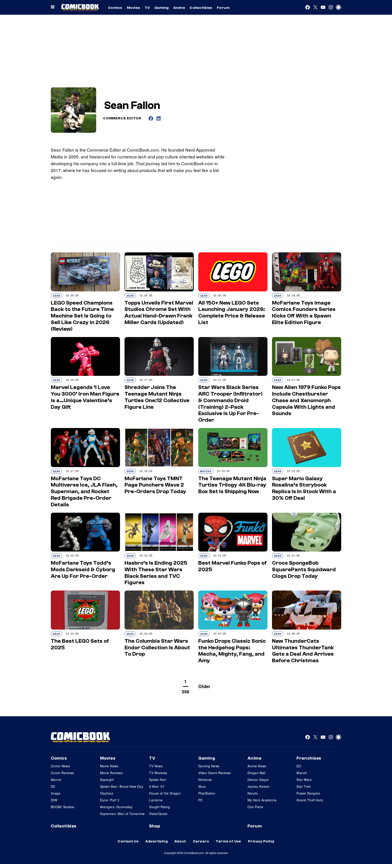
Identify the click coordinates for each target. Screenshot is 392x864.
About (180, 841)
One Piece (255, 807)
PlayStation (207, 793)
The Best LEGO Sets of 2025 (80, 644)
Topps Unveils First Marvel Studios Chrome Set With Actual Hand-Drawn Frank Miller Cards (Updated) (159, 312)
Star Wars (303, 779)
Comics (115, 8)
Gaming (161, 8)
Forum (223, 8)
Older (204, 686)
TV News (156, 766)
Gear (56, 296)
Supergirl (107, 779)
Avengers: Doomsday (116, 807)
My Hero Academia (262, 800)
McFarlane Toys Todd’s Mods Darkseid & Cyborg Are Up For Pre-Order (83, 569)
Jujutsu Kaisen (258, 786)
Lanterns (155, 800)
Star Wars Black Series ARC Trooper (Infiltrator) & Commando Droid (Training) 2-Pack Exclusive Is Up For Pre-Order (230, 403)
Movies (133, 8)
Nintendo (205, 779)
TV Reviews (158, 772)
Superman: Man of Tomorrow (122, 813)
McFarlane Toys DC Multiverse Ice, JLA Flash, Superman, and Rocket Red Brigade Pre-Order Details (84, 491)
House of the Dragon (165, 793)
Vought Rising (159, 807)
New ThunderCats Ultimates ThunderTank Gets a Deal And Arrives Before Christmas (303, 651)
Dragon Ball (256, 772)
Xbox (202, 786)
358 (185, 691)
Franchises (308, 758)
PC (200, 800)
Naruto (252, 793)
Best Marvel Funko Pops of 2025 (232, 566)
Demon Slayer (258, 779)
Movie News (109, 766)
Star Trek (303, 786)
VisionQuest (158, 813)
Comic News (60, 766)
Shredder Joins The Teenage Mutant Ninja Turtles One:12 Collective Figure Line (157, 397)
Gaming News (209, 766)
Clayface (106, 793)
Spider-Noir (157, 779)
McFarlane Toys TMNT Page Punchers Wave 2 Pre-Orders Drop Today (155, 485)
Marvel (56, 779)
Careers (201, 841)
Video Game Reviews (214, 772)
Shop (154, 826)
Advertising (156, 841)
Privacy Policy (261, 841)
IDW (54, 800)
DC (53, 786)
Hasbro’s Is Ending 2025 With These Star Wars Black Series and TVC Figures (156, 573)
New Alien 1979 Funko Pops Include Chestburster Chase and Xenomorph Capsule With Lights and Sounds (306, 400)
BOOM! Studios (62, 807)
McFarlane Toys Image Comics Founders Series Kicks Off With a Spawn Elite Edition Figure (304, 312)
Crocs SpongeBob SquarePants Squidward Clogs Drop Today (304, 569)
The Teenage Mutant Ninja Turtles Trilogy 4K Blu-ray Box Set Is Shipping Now (232, 485)
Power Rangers (308, 793)
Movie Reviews (111, 772)
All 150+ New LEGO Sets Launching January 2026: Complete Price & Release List (231, 312)
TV (147, 8)
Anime (179, 8)
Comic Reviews (62, 772)
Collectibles (201, 8)
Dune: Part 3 (109, 800)
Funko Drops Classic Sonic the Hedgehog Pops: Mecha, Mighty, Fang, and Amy (232, 651)
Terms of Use (228, 841)
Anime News (256, 766)
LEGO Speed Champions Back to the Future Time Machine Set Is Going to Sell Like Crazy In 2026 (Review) (82, 316)
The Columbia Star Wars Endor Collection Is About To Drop (157, 647)
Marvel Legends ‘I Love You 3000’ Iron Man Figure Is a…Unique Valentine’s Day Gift (85, 397)
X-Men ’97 (156, 786)
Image (55, 793)
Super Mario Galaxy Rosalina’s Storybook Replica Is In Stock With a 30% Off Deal (304, 488)
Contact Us (128, 841)
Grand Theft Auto (309, 800)
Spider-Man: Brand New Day (121, 786)
